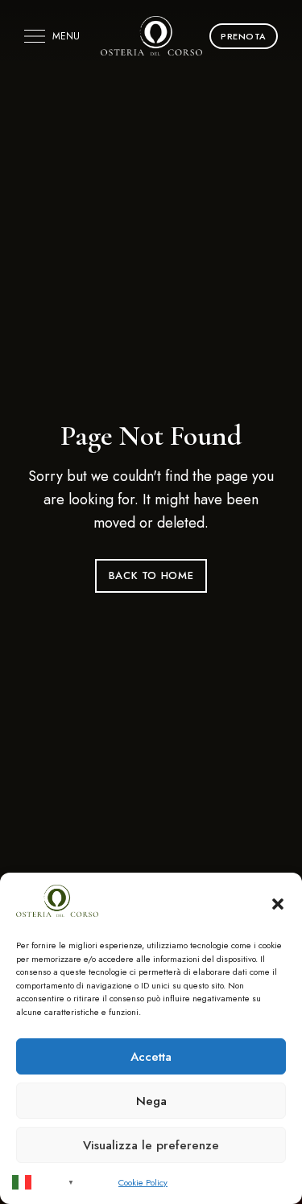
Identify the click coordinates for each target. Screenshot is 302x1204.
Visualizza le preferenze (151, 1145)
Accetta (151, 1057)
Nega (151, 1101)
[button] (278, 904)
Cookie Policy (143, 1182)
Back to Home (151, 575)
